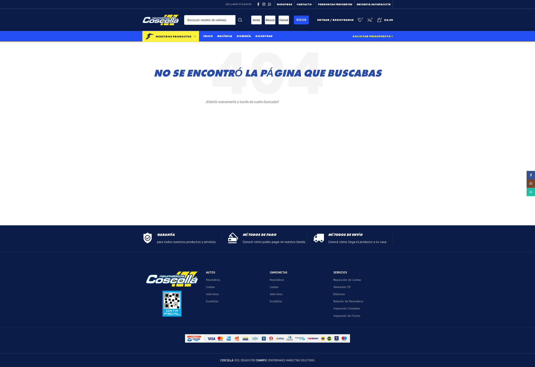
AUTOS (210, 272)
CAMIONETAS (278, 272)
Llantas (210, 287)
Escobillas (212, 301)
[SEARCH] (240, 20)
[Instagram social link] (264, 4)
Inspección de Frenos (346, 316)
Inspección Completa (346, 308)
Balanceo (339, 294)
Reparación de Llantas (347, 280)
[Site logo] (160, 19)
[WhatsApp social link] (269, 4)
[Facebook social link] (258, 4)
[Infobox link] (181, 238)
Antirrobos (212, 294)
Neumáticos (213, 280)
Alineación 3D (342, 287)
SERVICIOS (340, 272)
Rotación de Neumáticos (348, 301)
